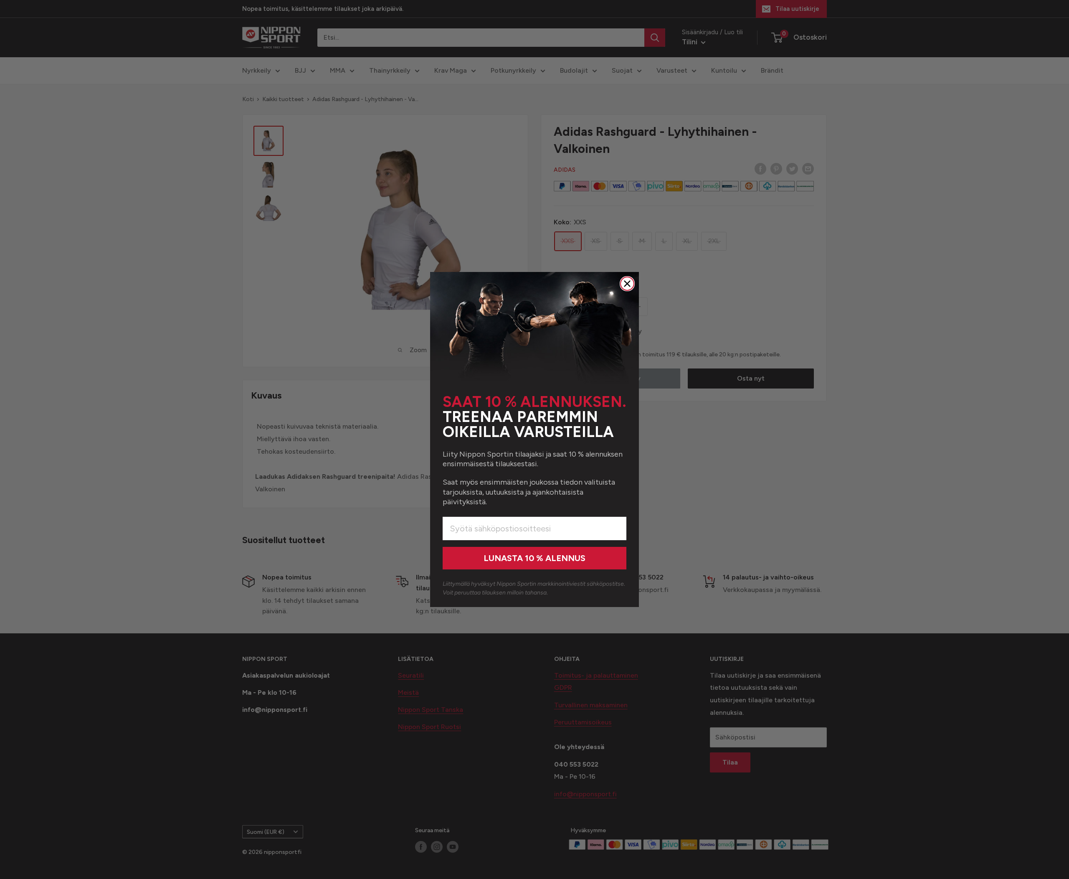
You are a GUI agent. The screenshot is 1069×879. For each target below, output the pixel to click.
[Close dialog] (627, 283)
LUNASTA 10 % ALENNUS (534, 558)
